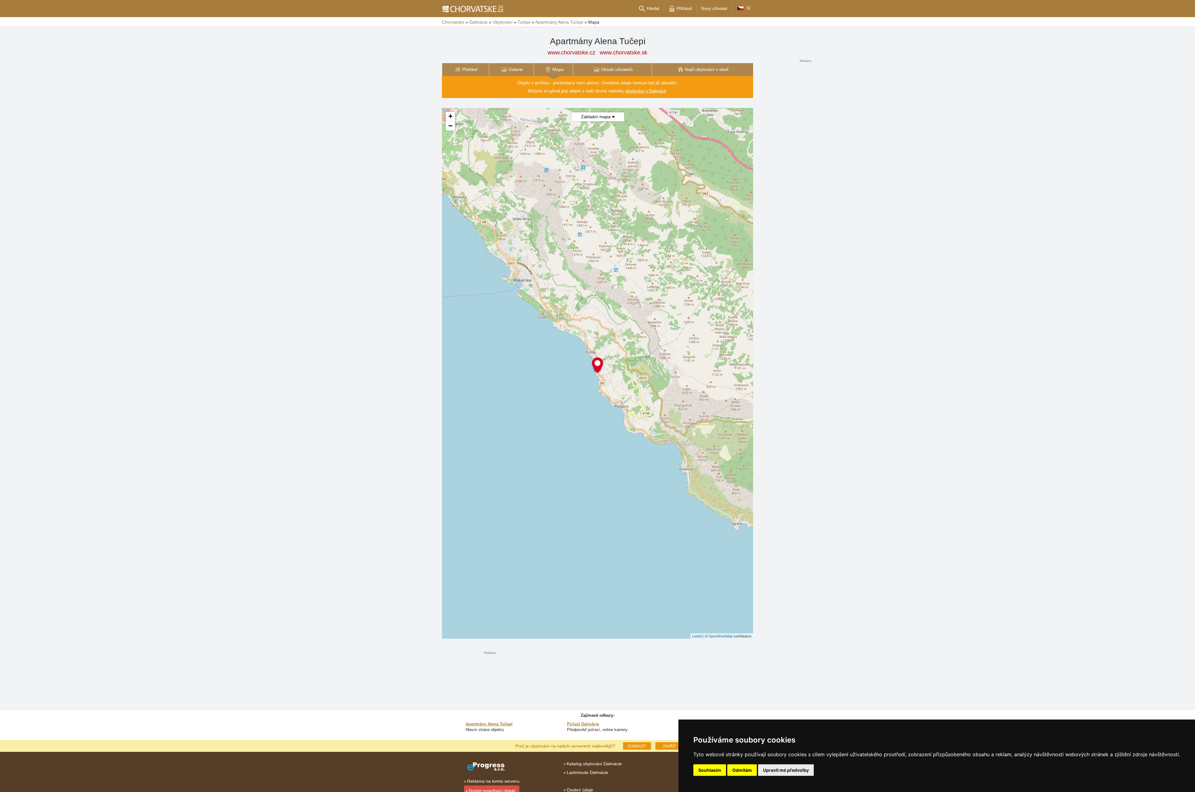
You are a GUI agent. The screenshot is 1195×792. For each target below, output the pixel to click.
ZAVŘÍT (669, 746)
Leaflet (697, 635)
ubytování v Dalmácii (645, 90)
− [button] (450, 126)
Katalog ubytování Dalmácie (594, 763)
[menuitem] (465, 69)
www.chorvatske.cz (571, 52)
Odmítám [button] (742, 770)
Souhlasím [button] (709, 770)
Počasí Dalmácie (583, 724)
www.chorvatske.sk (623, 52)
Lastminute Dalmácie (587, 772)
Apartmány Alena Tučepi (489, 724)
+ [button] (450, 116)
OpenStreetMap (721, 635)
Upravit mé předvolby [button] (786, 770)
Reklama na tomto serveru (493, 781)
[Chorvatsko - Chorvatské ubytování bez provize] (472, 8)
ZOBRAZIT (637, 746)
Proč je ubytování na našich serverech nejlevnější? (565, 745)
